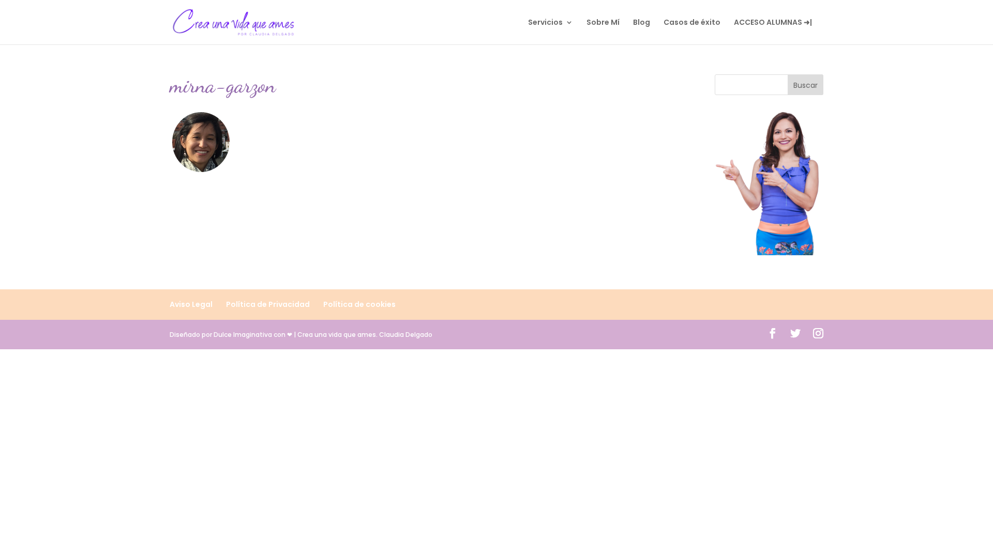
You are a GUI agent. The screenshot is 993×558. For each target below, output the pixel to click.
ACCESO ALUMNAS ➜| (773, 23)
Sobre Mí (603, 23)
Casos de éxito (692, 23)
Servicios (545, 23)
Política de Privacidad (268, 304)
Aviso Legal (191, 304)
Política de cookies (359, 304)
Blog (641, 23)
